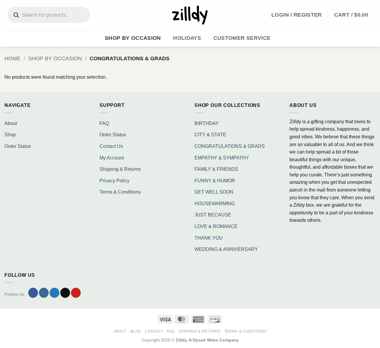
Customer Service (242, 38)
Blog (136, 331)
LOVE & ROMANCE (216, 226)
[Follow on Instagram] (44, 293)
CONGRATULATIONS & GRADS (229, 146)
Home (12, 58)
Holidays (187, 38)
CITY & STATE (210, 134)
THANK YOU (208, 238)
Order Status (17, 146)
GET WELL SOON (213, 191)
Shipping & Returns (120, 169)
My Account (111, 157)
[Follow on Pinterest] (76, 293)
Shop (10, 134)
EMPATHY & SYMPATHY (221, 157)
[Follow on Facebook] (33, 293)
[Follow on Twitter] (54, 293)
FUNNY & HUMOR (214, 180)
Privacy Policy (114, 180)
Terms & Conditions (120, 191)
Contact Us (111, 146)
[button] (355, 15)
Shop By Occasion (133, 38)
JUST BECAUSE (212, 214)
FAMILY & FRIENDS (216, 169)
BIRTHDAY (206, 123)
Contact (154, 331)
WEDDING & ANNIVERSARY (226, 249)
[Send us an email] (65, 293)
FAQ (104, 123)
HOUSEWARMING (214, 203)
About (10, 123)
